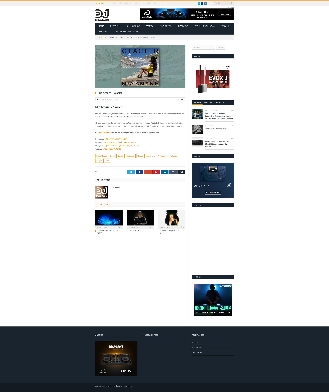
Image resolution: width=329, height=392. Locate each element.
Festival (150, 26)
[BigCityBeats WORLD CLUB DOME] (109, 213)
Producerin (156, 155)
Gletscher (127, 155)
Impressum (196, 347)
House (136, 155)
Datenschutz (197, 353)
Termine (225, 26)
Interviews (183, 26)
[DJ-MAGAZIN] (102, 14)
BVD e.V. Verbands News (127, 31)
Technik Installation (205, 26)
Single (174, 155)
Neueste (197, 102)
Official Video (104, 132)
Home (101, 26)
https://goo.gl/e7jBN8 (111, 148)
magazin (100, 100)
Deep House (101, 155)
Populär (208, 102)
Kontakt (195, 342)
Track (182, 155)
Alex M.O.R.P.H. (134, 225)
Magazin (102, 31)
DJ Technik (115, 26)
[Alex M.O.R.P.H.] (140, 213)
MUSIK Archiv (180, 100)
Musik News (165, 26)
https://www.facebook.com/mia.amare (118, 141)
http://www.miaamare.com (114, 138)
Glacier (118, 155)
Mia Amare (145, 155)
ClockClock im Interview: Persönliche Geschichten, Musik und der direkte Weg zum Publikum (140, 3)
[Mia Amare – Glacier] (140, 67)
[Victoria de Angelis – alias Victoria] (171, 213)
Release (166, 155)
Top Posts (219, 102)
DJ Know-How (133, 26)
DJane (111, 155)
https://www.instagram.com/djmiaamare (119, 145)
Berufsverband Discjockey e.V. (120, 386)
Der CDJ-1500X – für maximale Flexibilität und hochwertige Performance (217, 144)
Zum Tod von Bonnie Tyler (215, 129)
